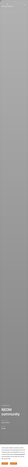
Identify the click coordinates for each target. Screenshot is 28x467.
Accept (4, 463)
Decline (13, 463)
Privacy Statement (19, 454)
